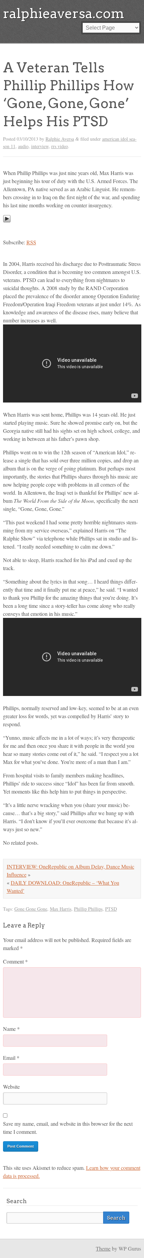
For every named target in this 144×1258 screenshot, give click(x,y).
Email (11, 1057)
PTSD (111, 909)
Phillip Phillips (88, 909)
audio (23, 146)
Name (11, 1028)
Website (11, 1086)
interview (40, 146)
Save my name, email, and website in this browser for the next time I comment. (68, 1127)
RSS (31, 242)
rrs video (59, 146)
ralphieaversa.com (63, 13)
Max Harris (60, 909)
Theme (103, 1248)
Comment (15, 961)
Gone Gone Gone (30, 909)
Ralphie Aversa (60, 139)
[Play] (7, 228)
